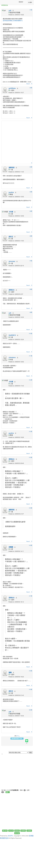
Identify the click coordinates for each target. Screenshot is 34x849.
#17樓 (30, 596)
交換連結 (29, 830)
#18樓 (30, 671)
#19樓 (30, 689)
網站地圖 (17, 833)
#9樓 (31, 312)
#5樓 (31, 211)
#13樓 (30, 431)
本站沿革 (11, 830)
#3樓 (31, 167)
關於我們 (5, 830)
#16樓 (30, 545)
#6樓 (31, 236)
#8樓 (31, 289)
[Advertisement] (17, 142)
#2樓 (31, 87)
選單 (30, 2)
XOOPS (10, 836)
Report (28, 83)
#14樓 (30, 457)
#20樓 (30, 710)
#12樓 (30, 380)
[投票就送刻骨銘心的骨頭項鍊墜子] (13, 20)
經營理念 (17, 830)
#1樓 (31, 10)
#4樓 (31, 192)
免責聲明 (23, 830)
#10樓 (30, 333)
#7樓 (31, 261)
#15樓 (30, 508)
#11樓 (30, 356)
